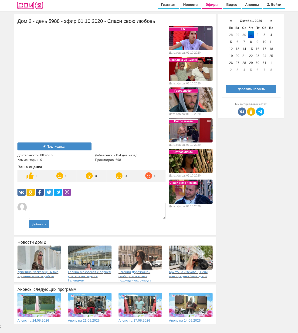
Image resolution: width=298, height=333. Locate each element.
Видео (231, 5)
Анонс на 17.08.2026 (134, 320)
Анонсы (252, 5)
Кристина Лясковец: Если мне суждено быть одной (188, 273)
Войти (275, 5)
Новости (190, 5)
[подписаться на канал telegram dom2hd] (260, 111)
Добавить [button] (39, 224)
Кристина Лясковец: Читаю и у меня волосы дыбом (37, 273)
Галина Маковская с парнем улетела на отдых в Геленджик (89, 275)
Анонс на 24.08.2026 (33, 320)
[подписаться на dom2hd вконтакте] (242, 111)
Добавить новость (251, 89)
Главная (168, 5)
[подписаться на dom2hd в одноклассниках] (251, 111)
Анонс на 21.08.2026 (84, 320)
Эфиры (212, 5)
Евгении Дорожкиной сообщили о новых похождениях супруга (135, 275)
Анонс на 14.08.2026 (185, 320)
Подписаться (56, 146)
